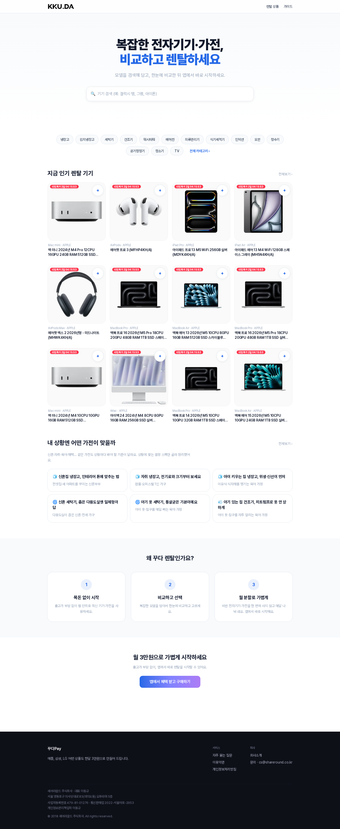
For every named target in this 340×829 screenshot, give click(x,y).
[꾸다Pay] (61, 6)
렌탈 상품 (272, 6)
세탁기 (109, 139)
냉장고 (64, 139)
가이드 (288, 6)
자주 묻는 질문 (222, 755)
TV (176, 151)
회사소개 (256, 755)
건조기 (128, 139)
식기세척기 (217, 139)
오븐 (257, 139)
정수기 (275, 139)
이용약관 (218, 762)
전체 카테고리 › (200, 151)
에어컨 (170, 139)
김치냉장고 (87, 139)
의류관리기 (192, 139)
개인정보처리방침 (224, 769)
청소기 (159, 151)
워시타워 (149, 139)
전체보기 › (285, 174)
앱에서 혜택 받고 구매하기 (170, 681)
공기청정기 (137, 151)
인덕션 (239, 139)
